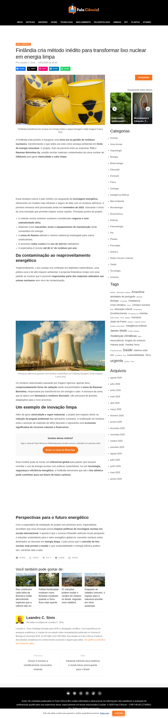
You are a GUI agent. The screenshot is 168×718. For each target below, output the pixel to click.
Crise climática (118, 305)
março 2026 (115, 409)
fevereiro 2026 (117, 415)
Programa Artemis (116, 350)
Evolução (114, 176)
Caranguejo (123, 301)
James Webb (118, 330)
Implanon (130, 322)
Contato (84, 29)
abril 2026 (115, 403)
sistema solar (141, 350)
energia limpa (137, 309)
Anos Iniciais (116, 144)
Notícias (30, 22)
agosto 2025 (116, 453)
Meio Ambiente (83, 22)
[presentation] (114, 109)
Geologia (114, 188)
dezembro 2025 (117, 428)
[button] (150, 35)
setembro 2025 (117, 447)
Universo (43, 22)
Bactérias (139, 297)
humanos (136, 317)
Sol (112, 355)
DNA (111, 309)
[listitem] (120, 108)
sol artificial (118, 355)
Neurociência (116, 214)
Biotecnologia (116, 163)
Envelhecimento (118, 313)
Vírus (132, 361)
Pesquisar (143, 77)
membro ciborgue (133, 331)
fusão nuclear (114, 317)
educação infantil (123, 309)
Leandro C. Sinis (27, 62)
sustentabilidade (135, 355)
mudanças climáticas (123, 335)
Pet (126, 22)
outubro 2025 (116, 441)
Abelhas (112, 292)
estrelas (143, 313)
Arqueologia (116, 150)
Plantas (135, 22)
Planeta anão (117, 344)
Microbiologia (116, 207)
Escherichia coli (133, 313)
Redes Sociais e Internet (121, 258)
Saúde (54, 22)
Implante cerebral (140, 322)
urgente (116, 360)
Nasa (139, 336)
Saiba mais (104, 713)
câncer (129, 305)
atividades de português (122, 296)
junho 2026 (115, 390)
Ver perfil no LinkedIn (94, 640)
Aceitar (119, 713)
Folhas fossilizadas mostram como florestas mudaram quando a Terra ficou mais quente (49, 596)
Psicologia (115, 245)
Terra (148, 355)
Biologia (114, 157)
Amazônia (138, 292)
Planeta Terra (132, 344)
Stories (147, 22)
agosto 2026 (116, 378)
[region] (60, 177)
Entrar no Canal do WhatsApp (60, 450)
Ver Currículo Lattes (25, 643)
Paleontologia (102, 22)
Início (20, 22)
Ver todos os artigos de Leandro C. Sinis (45, 622)
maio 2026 (115, 396)
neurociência (117, 340)
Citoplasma (134, 300)
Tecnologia (66, 22)
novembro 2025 (117, 434)
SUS (124, 355)
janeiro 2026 (116, 422)
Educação (115, 169)
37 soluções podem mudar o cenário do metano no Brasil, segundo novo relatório (71, 596)
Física (113, 182)
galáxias (127, 317)
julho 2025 (115, 460)
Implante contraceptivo (117, 326)
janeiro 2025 (116, 479)
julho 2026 (115, 384)
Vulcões (126, 361)
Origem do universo (135, 340)
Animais (117, 22)
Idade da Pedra (118, 321)
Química (114, 252)
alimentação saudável (123, 292)
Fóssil (122, 317)
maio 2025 (115, 472)
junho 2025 (115, 466)
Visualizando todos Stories (139, 90)
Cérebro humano (141, 305)
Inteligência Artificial (119, 195)
